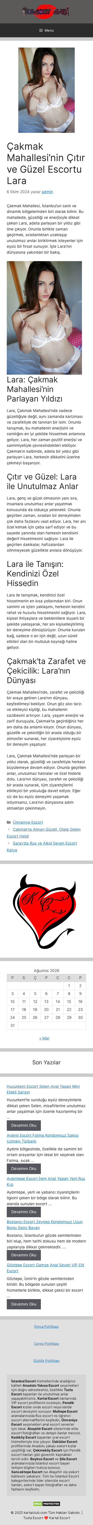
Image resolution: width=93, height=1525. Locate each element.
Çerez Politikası (46, 1343)
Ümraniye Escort (28, 822)
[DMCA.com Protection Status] (46, 1505)
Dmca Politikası (46, 1326)
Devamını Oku (23, 1125)
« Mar (44, 1038)
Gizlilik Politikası (46, 1360)
